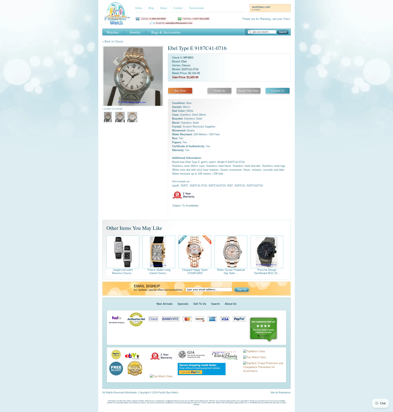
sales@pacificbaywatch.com (179, 23)
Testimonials (196, 8)
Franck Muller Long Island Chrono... (159, 271)
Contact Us (277, 91)
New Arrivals (165, 303)
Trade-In (219, 91)
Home (138, 8)
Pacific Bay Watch (117, 13)
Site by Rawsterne (280, 392)
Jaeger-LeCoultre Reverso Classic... (123, 271)
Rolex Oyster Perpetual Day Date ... (231, 271)
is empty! (256, 9)
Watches (112, 32)
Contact (178, 8)
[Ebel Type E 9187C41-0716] (133, 76)
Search (283, 32)
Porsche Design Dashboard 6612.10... (267, 271)
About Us (230, 303)
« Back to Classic (112, 41)
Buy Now (180, 91)
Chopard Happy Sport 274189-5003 (195, 271)
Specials (182, 303)
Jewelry (135, 32)
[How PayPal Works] (200, 376)
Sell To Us (199, 303)
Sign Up (242, 290)
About (163, 8)
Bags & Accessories (166, 32)
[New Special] (194, 252)
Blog (151, 8)
